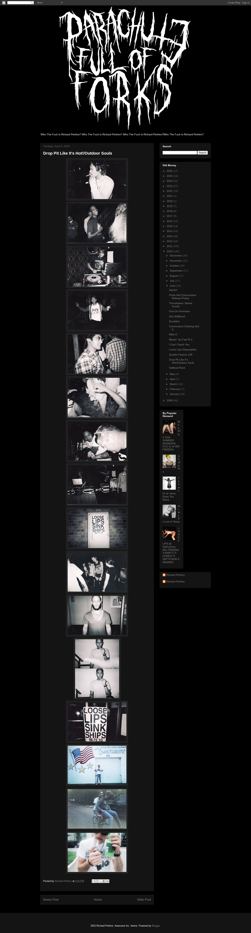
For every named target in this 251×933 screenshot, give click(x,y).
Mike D (173, 334)
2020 (170, 201)
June (173, 285)
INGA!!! (173, 290)
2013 (170, 236)
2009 (170, 400)
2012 (170, 241)
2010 (170, 251)
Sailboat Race (177, 367)
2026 (170, 171)
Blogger (156, 925)
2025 (170, 175)
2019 (170, 206)
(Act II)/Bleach (177, 316)
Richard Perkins (175, 574)
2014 (170, 231)
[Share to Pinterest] (107, 881)
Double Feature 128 (180, 354)
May (172, 373)
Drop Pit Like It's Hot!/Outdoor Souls (181, 361)
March (174, 384)
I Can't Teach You (179, 344)
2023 (170, 186)
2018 (170, 211)
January (175, 394)
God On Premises (179, 311)
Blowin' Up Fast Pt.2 (180, 339)
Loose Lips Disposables (183, 349)
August (174, 275)
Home (98, 899)
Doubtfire (174, 321)
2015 (170, 226)
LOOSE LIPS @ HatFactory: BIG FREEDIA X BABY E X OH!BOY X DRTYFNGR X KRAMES (171, 545)
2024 (170, 180)
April (173, 379)
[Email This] (93, 881)
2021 (170, 196)
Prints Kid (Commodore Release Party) (182, 297)
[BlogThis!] (97, 881)
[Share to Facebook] (104, 881)
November (176, 260)
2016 (170, 221)
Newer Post (50, 899)
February (175, 389)
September (176, 270)
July (172, 280)
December (176, 255)
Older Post (144, 899)
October (175, 265)
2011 (170, 246)
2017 (170, 216)
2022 (170, 191)
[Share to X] (100, 881)
